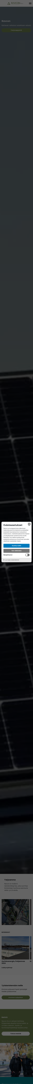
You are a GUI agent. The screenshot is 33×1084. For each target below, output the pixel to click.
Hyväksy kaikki (16, 545)
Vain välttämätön (16, 550)
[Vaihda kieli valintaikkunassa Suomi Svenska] (29, 524)
